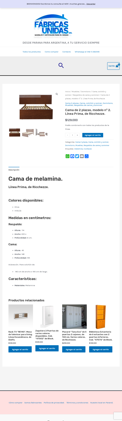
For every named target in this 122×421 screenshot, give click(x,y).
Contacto (66, 51)
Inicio (67, 92)
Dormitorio (86, 92)
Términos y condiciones (77, 402)
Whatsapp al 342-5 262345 (87, 51)
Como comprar (51, 51)
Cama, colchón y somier (91, 103)
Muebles (75, 92)
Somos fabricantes (33, 402)
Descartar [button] (90, 4)
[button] (61, 66)
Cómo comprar (15, 402)
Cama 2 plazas (72, 103)
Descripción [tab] (13, 170)
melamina (78, 149)
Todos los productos (32, 51)
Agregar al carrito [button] (20, 349)
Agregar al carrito (93, 135)
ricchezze (88, 149)
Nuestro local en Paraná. (101, 402)
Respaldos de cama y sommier (86, 95)
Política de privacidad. (54, 402)
